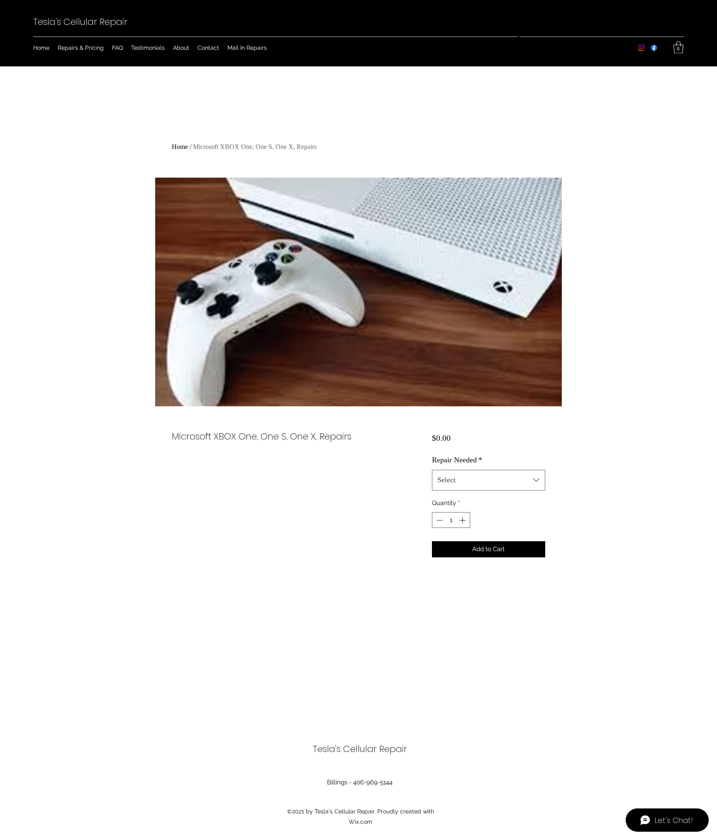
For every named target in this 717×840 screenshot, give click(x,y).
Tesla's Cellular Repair (80, 21)
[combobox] (488, 480)
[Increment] (463, 520)
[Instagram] (641, 48)
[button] (678, 48)
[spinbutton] (451, 520)
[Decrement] (438, 520)
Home (180, 146)
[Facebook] (654, 48)
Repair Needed (457, 460)
